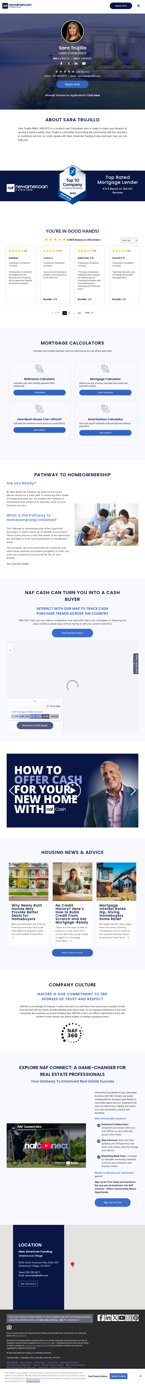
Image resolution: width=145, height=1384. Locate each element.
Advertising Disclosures (69, 1363)
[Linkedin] (76, 63)
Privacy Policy (39, 1363)
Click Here (93, 95)
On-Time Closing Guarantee (52, 1365)
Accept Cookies (118, 1376)
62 (79, 313)
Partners (36, 1365)
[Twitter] (68, 63)
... (74, 313)
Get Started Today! (72, 633)
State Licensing (26, 1363)
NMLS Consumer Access (75, 1365)
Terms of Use (52, 1363)
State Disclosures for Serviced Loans (21, 1368)
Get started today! (18, 563)
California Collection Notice (61, 1368)
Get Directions (28, 1283)
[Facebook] (61, 63)
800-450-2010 (21, 1336)
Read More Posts (72, 952)
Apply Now (121, 5)
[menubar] (138, 6)
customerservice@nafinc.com (37, 1346)
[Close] (140, 1376)
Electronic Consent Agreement (19, 1365)
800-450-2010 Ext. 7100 (51, 1319)
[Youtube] (83, 63)
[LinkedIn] (108, 1318)
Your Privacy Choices (97, 1376)
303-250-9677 (59, 76)
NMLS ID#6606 (12, 1363)
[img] (72, 790)
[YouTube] (121, 1318)
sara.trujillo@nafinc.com (89, 76)
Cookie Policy (43, 1368)
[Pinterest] (135, 1318)
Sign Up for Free (112, 1202)
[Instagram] (128, 1318)
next (88, 312)
